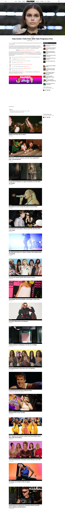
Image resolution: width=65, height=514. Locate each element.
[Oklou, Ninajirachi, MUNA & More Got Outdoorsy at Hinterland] (44, 73)
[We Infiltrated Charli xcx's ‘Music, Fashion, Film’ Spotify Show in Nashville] (25, 242)
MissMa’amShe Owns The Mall (17, 412)
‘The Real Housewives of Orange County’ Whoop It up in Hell (25, 459)
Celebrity (23, 1)
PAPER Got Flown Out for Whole (17, 134)
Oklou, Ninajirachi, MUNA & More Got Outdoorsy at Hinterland (50, 73)
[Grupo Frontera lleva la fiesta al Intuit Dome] (44, 56)
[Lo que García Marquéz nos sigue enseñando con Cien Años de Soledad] (25, 171)
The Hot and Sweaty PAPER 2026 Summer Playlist (22, 277)
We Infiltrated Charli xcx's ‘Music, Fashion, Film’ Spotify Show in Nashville (25, 253)
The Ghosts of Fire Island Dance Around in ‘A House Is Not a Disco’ (51, 49)
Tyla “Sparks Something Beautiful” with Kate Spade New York (51, 80)
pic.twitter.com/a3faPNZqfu (28, 64)
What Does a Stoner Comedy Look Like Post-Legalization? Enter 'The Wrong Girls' (24, 158)
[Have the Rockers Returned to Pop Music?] (44, 59)
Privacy (50, 88)
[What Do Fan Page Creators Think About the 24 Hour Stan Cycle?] (44, 52)
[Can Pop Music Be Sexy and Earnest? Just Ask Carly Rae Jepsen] (44, 69)
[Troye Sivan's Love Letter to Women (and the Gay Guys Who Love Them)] (25, 218)
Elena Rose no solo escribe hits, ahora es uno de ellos (23, 206)
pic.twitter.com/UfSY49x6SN (26, 68)
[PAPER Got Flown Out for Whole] (25, 124)
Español (48, 1)
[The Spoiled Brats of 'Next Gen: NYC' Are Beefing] (25, 358)
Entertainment (11, 156)
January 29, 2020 (20, 62)
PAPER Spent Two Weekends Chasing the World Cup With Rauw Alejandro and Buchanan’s (24, 506)
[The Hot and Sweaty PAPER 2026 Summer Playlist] (25, 267)
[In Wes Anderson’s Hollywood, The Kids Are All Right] (25, 334)
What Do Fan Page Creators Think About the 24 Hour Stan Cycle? (50, 52)
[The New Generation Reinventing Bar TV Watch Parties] (44, 77)
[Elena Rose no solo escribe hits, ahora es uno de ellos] (25, 196)
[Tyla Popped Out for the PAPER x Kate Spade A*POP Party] (25, 289)
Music (16, 1)
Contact (46, 88)
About (44, 88)
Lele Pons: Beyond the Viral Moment (18, 321)
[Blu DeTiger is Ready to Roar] (44, 62)
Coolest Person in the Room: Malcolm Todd (20, 390)
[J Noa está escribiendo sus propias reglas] (44, 84)
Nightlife (37, 1)
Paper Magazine (12, 508)
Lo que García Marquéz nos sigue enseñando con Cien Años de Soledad (25, 182)
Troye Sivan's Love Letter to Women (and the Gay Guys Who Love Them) (25, 229)
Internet (42, 1)
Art (45, 1)
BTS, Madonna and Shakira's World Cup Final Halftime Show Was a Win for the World (25, 436)
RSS (48, 88)
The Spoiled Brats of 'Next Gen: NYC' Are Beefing (22, 368)
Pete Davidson (26, 54)
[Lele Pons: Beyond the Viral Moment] (25, 311)
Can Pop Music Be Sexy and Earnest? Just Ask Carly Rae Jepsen (50, 69)
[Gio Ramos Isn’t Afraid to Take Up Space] (25, 471)
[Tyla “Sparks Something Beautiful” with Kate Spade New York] (44, 80)
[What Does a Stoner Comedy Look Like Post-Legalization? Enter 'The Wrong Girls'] (25, 147)
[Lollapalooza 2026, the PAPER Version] (44, 66)
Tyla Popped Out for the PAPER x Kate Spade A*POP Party (24, 299)
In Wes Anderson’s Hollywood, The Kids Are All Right (23, 344)
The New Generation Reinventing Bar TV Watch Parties (50, 77)
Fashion (19, 1)
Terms (53, 88)
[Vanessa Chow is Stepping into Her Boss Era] (44, 45)
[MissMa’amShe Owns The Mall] (25, 402)
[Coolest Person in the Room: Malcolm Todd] (25, 380)
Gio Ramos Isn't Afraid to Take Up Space (19, 481)
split (41, 54)
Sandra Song (30, 40)
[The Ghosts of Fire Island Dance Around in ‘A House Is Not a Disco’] (44, 48)
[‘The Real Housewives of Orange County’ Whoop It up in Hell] (25, 449)
